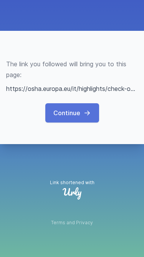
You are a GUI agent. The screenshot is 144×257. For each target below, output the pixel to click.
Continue (66, 113)
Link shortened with (72, 182)
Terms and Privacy (72, 222)
